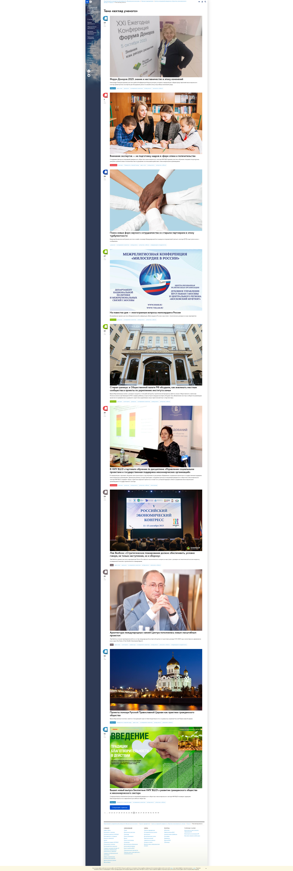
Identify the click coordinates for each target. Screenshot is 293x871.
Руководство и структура (109, 832)
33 (155, 813)
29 (146, 813)
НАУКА (146, 828)
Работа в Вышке (107, 862)
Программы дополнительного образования (92, 33)
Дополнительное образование (131, 844)
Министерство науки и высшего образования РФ (191, 831)
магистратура (154, 485)
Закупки (105, 840)
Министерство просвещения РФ (191, 833)
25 (136, 813)
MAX (90, 64)
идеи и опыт (119, 88)
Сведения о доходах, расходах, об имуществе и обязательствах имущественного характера (111, 850)
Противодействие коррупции (110, 846)
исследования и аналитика (136, 88)
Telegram (91, 62)
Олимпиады (126, 834)
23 (131, 813)
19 (121, 813)
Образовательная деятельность (91, 27)
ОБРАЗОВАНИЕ (128, 828)
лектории (120, 165)
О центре (90, 19)
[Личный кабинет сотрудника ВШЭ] (202, 1)
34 (158, 813)
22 (129, 813)
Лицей (125, 830)
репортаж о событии (158, 88)
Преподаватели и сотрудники (110, 836)
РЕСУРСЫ (166, 828)
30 (148, 813)
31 (151, 813)
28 (143, 813)
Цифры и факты (107, 830)
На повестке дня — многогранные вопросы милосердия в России (145, 312)
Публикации (167, 842)
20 (124, 813)
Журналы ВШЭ (167, 840)
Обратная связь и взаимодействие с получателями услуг (132, 853)
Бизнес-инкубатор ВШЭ (129, 848)
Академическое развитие (149, 840)
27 (141, 813)
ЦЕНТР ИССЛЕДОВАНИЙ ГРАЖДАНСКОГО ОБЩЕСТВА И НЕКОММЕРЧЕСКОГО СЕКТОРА (93, 9)
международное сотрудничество (158, 245)
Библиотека (166, 830)
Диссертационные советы (150, 836)
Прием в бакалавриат (128, 836)
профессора (133, 644)
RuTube (90, 60)
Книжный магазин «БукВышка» (170, 834)
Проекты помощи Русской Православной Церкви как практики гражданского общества (152, 714)
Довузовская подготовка (129, 832)
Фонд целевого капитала (109, 844)
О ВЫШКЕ (106, 828)
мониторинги (127, 401)
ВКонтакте (91, 58)
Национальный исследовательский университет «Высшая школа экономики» (121, 823)
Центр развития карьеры (129, 846)
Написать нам (94, 74)
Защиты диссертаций (148, 838)
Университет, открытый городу (131, 165)
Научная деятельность (91, 23)
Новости (189, 823)
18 (119, 813)
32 (153, 813)
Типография (166, 836)
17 (117, 813)
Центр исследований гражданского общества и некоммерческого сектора (168, 823)
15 (112, 813)
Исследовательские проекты (150, 832)
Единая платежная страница (110, 860)
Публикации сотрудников (90, 37)
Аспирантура (127, 842)
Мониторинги (147, 834)
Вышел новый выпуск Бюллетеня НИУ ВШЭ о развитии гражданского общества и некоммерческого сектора (153, 791)
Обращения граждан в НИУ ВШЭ (111, 842)
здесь (172, 868)
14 (109, 813)
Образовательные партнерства (131, 850)
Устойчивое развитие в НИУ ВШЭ (111, 834)
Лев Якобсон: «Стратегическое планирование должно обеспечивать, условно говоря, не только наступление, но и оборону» (152, 554)
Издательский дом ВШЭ (169, 832)
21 (126, 813)
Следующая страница (119, 807)
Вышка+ (125, 838)
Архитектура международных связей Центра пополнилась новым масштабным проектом (153, 634)
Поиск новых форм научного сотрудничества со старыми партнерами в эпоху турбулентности (152, 234)
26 (138, 813)
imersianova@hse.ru (91, 48)
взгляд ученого (147, 88)
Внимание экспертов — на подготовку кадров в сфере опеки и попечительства (152, 156)
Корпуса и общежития (109, 838)
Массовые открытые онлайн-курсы (192, 835)
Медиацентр (167, 838)
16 (114, 813)
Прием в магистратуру (129, 840)
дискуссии (126, 88)
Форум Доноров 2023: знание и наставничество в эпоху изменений (146, 79)
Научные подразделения (144, 823)
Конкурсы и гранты (148, 842)
